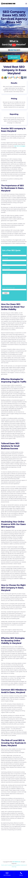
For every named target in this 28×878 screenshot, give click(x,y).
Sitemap (14, 866)
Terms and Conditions (7, 865)
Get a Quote (14, 57)
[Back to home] (8, 3)
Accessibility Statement (20, 865)
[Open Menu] (26, 3)
